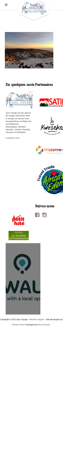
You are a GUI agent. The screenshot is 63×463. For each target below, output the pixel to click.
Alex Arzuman (44, 325)
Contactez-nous (13, 138)
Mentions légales (36, 319)
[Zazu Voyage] (34, 10)
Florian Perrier (18, 325)
